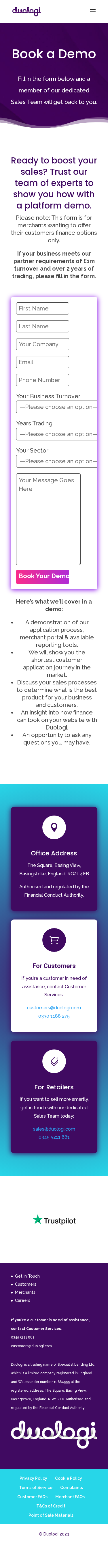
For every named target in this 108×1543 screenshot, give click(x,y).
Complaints (71, 1487)
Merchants (25, 1292)
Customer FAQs (32, 1496)
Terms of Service (35, 1487)
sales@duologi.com (54, 1129)
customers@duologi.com (54, 1007)
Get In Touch (27, 1276)
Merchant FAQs (70, 1496)
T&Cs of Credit (50, 1506)
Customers (25, 1284)
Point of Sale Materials (51, 1515)
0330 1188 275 (54, 1016)
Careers (22, 1300)
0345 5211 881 (54, 1137)
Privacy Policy (33, 1478)
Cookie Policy (68, 1478)
